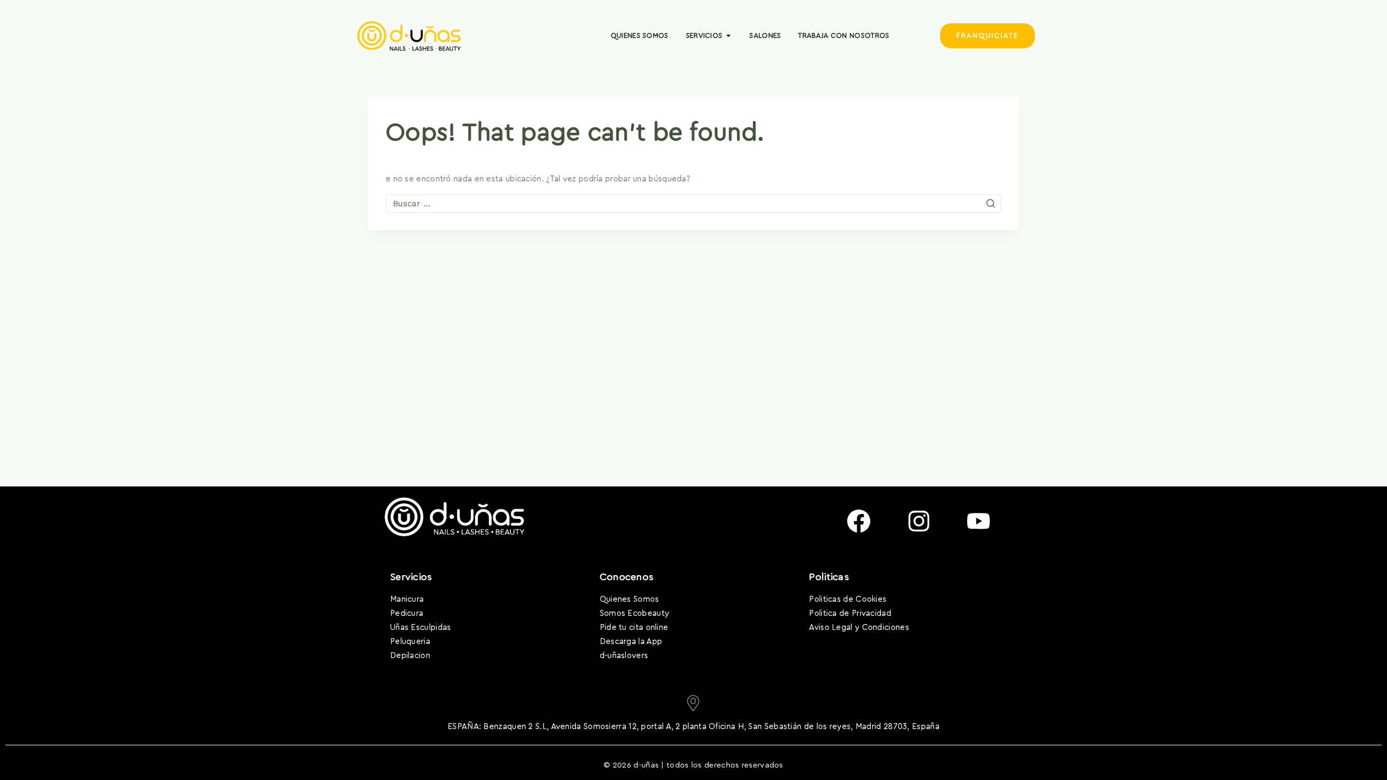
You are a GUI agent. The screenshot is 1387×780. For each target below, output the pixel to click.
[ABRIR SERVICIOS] (728, 35)
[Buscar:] (693, 204)
